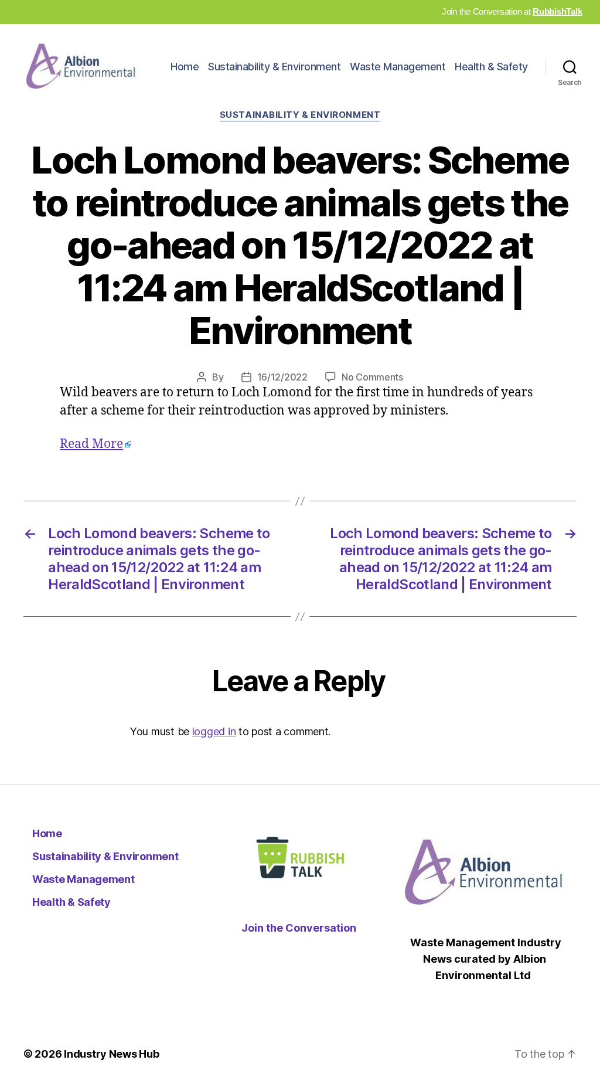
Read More (91, 444)
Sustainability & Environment (274, 66)
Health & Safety (491, 66)
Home (185, 66)
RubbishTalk (557, 11)
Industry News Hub (111, 1054)
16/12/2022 (282, 377)
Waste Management (397, 66)
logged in (214, 731)
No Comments (372, 377)
